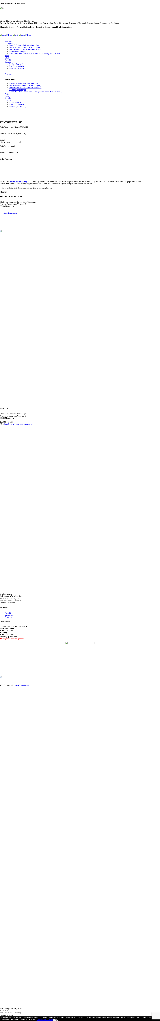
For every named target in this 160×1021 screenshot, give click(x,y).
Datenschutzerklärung (45, 1020)
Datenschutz (9, 617)
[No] (57, 1020)
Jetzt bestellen (5, 31)
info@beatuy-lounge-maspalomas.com (18, 424)
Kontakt (8, 613)
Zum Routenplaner (10, 213)
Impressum (9, 615)
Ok (55, 1020)
